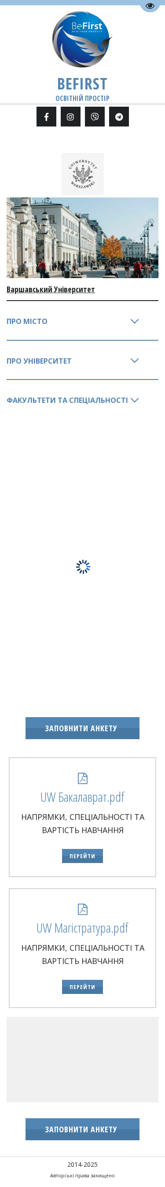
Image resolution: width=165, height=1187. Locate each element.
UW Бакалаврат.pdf (82, 797)
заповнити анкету (82, 728)
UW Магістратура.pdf (82, 928)
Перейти (82, 856)
